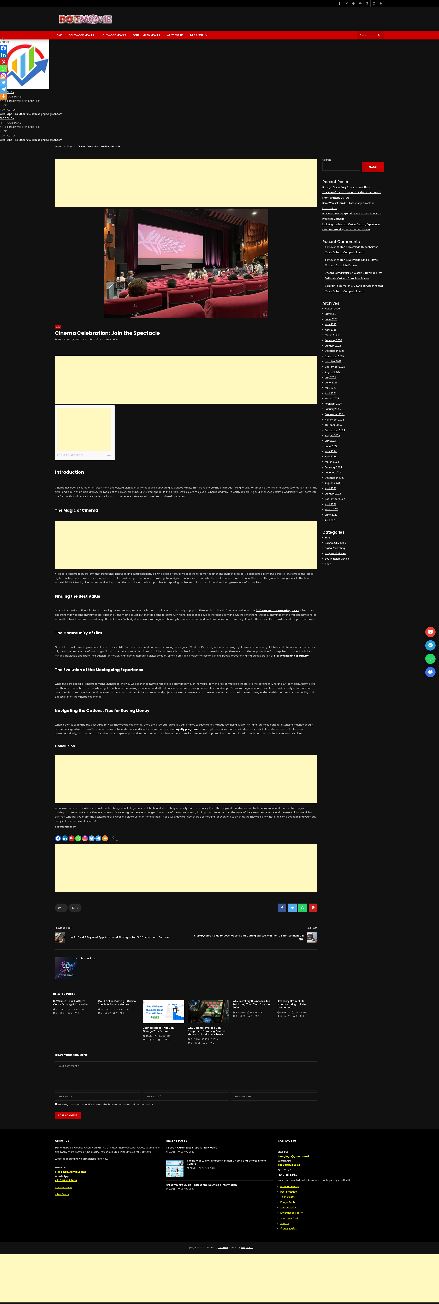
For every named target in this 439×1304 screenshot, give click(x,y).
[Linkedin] (65, 835)
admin (149, 1036)
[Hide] (1, 102)
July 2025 (330, 377)
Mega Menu (197, 35)
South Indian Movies (146, 35)
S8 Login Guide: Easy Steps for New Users (346, 187)
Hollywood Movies (113, 35)
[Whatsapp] (78, 835)
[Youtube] (360, 3)
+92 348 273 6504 (66, 1180)
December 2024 (335, 414)
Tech (328, 564)
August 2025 (332, 372)
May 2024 (331, 451)
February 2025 (333, 403)
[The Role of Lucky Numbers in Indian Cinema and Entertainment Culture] (174, 1168)
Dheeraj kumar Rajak (337, 273)
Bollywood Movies (81, 35)
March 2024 (332, 462)
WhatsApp (6, 114)
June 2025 (331, 382)
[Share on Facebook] (282, 908)
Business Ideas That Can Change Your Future (158, 1029)
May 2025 (330, 388)
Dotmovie (223, 1247)
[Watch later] (373, 3)
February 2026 (333, 340)
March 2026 (332, 335)
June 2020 (331, 514)
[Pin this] (313, 908)
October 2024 (333, 425)
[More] (105, 835)
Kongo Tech (287, 1202)
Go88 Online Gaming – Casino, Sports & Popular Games (117, 1002)
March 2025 (332, 398)
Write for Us (175, 35)
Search (326, 160)
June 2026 (331, 319)
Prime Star (63, 339)
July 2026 (330, 314)
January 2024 (333, 472)
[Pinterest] (353, 3)
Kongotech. (247, 1247)
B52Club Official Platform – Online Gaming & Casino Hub (71, 1002)
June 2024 (331, 446)
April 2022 (330, 504)
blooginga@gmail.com (48, 114)
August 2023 (332, 483)
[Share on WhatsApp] (302, 908)
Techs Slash (287, 1197)
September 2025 (335, 367)
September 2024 (335, 430)
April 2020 (330, 520)
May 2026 (330, 324)
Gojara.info (331, 286)
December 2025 (334, 351)
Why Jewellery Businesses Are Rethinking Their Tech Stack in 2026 (251, 1004)
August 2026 (332, 308)
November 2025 (334, 356)
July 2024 (330, 441)
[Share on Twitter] (292, 908)
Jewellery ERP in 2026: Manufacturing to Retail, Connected (292, 1004)
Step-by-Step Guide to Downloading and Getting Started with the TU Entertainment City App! (249, 937)
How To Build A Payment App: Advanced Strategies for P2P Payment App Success (118, 937)
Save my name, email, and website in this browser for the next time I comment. (106, 1104)
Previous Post (63, 928)
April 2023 (330, 488)
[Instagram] (367, 3)
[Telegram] (98, 835)
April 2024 (331, 456)
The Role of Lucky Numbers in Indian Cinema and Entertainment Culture (226, 1162)
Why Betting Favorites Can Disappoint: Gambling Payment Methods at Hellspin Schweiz (207, 1031)
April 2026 (330, 329)
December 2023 (334, 478)
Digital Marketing (335, 548)
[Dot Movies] (104, 19)
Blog (69, 146)
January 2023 (333, 493)
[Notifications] (380, 3)
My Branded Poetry (291, 1213)
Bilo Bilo (60, 1009)
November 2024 (334, 419)
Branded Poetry (289, 1186)
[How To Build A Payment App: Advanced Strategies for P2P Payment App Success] (60, 937)
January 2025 (333, 409)
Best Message (288, 1191)
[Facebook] (339, 3)
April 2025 (330, 393)
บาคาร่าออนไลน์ (289, 1218)
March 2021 (331, 509)
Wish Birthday (288, 1207)
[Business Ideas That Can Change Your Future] (163, 1011)
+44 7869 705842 (24, 114)
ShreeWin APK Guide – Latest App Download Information (201, 1185)
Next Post (311, 928)
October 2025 (333, 361)
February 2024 (333, 467)
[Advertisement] (186, 183)
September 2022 (335, 499)
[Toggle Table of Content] (107, 455)
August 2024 (332, 435)
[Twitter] (346, 3)
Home (58, 35)
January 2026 (333, 345)
